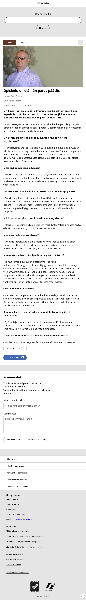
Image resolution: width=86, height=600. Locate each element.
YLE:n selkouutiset (13, 564)
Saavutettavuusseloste (17, 480)
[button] (80, 42)
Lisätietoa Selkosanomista (18, 486)
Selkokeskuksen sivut (15, 559)
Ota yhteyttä (12, 459)
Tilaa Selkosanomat (15, 466)
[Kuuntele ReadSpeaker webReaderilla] (80, 42)
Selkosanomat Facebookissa (17, 572)
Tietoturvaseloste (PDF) (37, 439)
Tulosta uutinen (13, 348)
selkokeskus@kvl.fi (24, 519)
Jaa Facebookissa (13, 357)
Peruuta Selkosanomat (17, 473)
